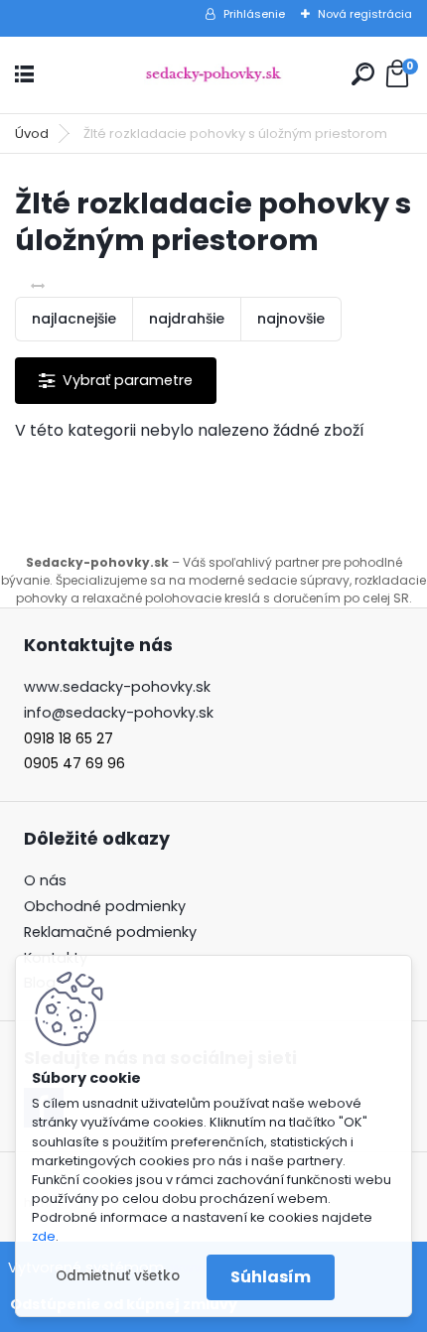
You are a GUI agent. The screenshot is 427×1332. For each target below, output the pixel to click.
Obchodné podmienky (105, 906)
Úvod (32, 133)
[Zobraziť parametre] (115, 380)
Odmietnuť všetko (118, 1275)
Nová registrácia (365, 14)
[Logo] (213, 75)
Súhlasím (270, 1276)
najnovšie (291, 319)
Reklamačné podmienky (110, 932)
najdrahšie (186, 319)
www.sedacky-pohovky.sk (117, 687)
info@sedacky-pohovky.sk (119, 713)
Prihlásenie (254, 14)
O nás (45, 880)
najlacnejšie (74, 319)
